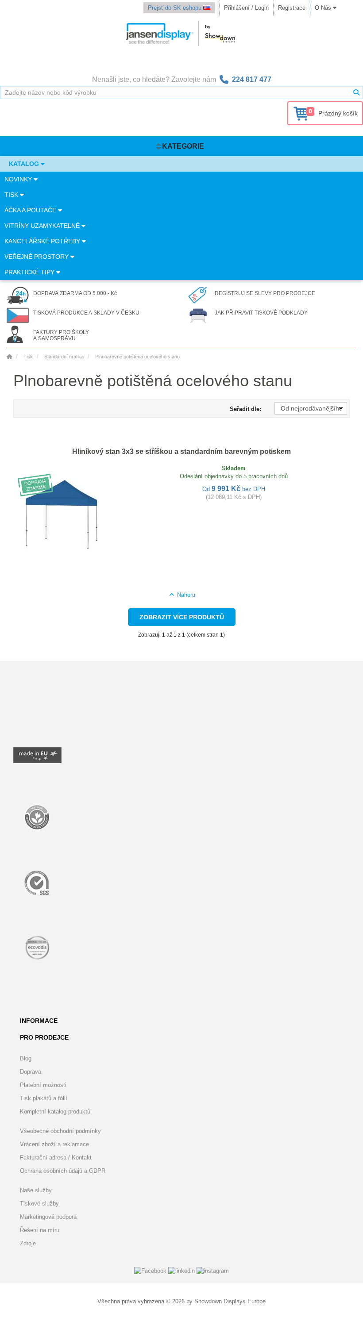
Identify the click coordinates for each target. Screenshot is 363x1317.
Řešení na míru (39, 1230)
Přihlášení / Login (246, 7)
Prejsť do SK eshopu (175, 7)
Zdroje (28, 1243)
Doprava (30, 1071)
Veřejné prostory (37, 256)
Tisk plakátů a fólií (43, 1098)
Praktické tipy (30, 272)
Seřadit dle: (245, 409)
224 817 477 (251, 79)
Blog (25, 1058)
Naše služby (36, 1190)
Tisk (12, 194)
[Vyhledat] (356, 92)
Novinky (19, 179)
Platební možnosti (43, 1085)
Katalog (25, 163)
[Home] (9, 356)
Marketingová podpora (48, 1216)
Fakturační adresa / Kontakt (56, 1157)
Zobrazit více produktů (181, 617)
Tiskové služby (39, 1203)
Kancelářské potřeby (43, 241)
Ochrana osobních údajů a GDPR (62, 1170)
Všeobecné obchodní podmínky (60, 1131)
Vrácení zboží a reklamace (54, 1144)
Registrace (291, 7)
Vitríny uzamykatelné (42, 225)
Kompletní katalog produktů (55, 1111)
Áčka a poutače (31, 210)
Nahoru (185, 594)
